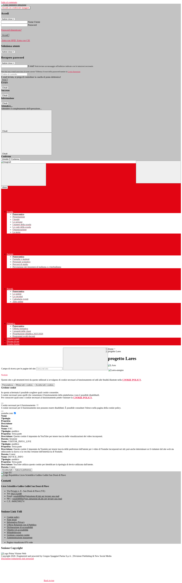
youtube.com (7, 413)
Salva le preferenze (23, 470)
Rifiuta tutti (24, 385)
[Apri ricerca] (158, 172)
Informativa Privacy (16, 522)
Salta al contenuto (9, 2)
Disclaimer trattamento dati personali (17, 558)
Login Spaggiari (74, 72)
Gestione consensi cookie (18, 535)
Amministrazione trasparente (19, 537)
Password (32, 25)
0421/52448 (16, 493)
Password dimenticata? (11, 30)
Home (110, 349)
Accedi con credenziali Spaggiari (15, 8)
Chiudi (4, 88)
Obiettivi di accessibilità (17, 530)
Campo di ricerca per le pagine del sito (18, 368)
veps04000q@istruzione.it (36, 496)
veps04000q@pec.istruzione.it (37, 499)
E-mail (31, 66)
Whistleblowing (14, 532)
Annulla (5, 159)
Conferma (15, 159)
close (4, 187)
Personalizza (7, 385)
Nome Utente (34, 22)
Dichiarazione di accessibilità (20, 527)
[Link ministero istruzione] (13, 5)
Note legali (12, 519)
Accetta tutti (45, 385)
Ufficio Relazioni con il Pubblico (21, 525)
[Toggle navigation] (23, 174)
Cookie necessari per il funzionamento (18, 405)
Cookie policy (13, 517)
